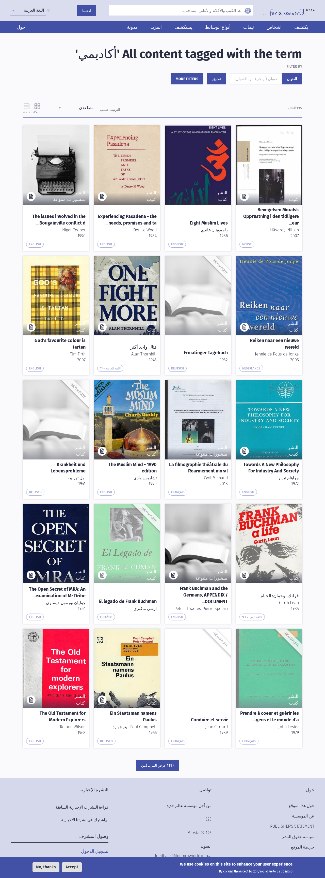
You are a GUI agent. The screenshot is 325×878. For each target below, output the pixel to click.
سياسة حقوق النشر (298, 836)
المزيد (156, 27)
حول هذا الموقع (301, 805)
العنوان (292, 79)
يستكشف (183, 27)
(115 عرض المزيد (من (157, 765)
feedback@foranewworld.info (181, 855)
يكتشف (301, 27)
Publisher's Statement (292, 826)
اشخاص (274, 27)
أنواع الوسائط (218, 27)
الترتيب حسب (110, 110)
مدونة (132, 27)
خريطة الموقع (302, 847)
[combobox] (28, 10)
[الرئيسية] (289, 12)
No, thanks (46, 867)
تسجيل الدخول (94, 851)
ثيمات (248, 27)
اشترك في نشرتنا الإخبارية (83, 819)
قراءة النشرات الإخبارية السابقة (82, 807)
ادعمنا (86, 11)
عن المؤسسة (303, 816)
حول (21, 27)
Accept (72, 867)
